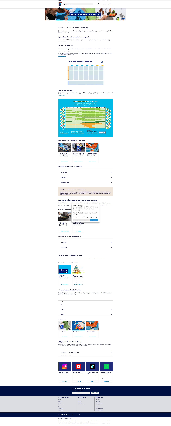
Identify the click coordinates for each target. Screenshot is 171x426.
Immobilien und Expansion (62, 404)
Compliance (60, 406)
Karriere (59, 403)
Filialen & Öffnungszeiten (100, 404)
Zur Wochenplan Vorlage (62, 56)
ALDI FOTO (79, 401)
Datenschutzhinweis (99, 403)
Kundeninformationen (99, 410)
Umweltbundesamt (75, 203)
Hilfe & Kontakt (98, 399)
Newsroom (60, 401)
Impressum (98, 401)
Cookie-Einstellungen (99, 408)
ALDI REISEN (80, 403)
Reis (82, 292)
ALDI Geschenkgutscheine (82, 404)
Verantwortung (60, 408)
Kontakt (97, 406)
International (60, 410)
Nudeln (79, 292)
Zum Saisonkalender (61, 95)
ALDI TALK (79, 399)
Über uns (59, 399)
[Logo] (60, 4)
